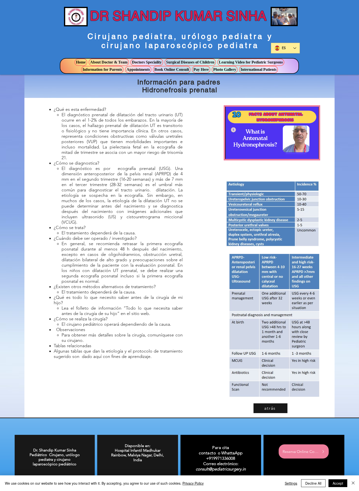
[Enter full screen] (312, 152)
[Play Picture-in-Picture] (304, 152)
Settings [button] (291, 483)
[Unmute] (240, 152)
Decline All (313, 483)
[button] (109, 62)
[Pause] (231, 152)
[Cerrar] (353, 483)
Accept (338, 483)
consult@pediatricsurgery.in (221, 469)
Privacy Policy (193, 483)
